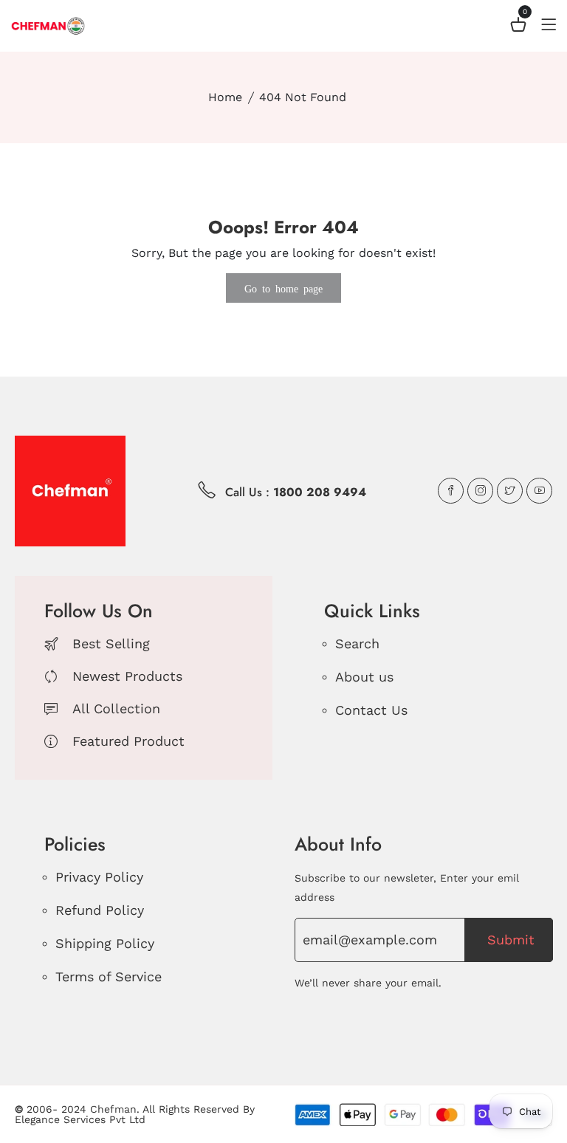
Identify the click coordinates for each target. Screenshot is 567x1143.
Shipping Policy (104, 943)
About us (364, 676)
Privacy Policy (99, 877)
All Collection (116, 708)
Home (225, 97)
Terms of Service (108, 976)
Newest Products (127, 676)
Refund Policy (99, 910)
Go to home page (283, 288)
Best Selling (111, 643)
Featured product (128, 741)
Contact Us (371, 710)
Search (357, 643)
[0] (518, 27)
